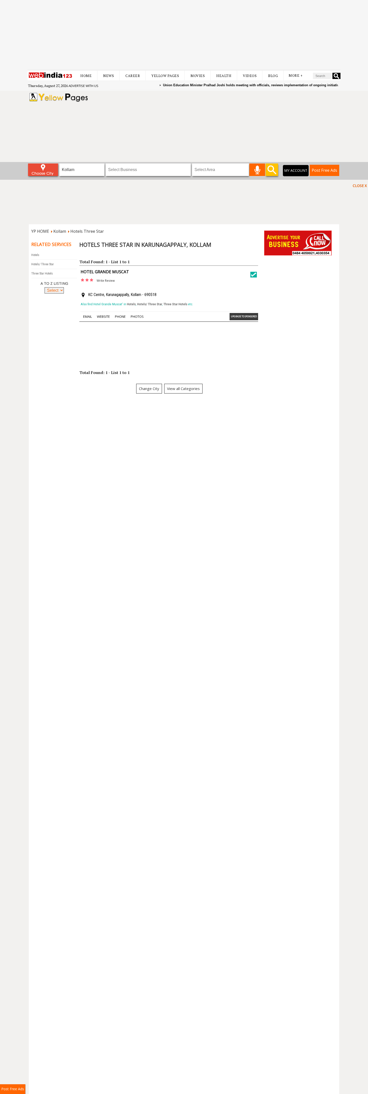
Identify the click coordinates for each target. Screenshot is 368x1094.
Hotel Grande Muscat (105, 271)
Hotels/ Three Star (42, 264)
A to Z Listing (54, 283)
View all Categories (183, 388)
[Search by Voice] (257, 170)
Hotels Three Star (87, 231)
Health (223, 75)
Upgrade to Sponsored (244, 316)
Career (132, 75)
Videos (250, 75)
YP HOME (40, 231)
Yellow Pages (165, 75)
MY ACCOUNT (295, 170)
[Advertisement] (184, 35)
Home (86, 75)
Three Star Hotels (42, 273)
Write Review (106, 280)
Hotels (35, 255)
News (108, 75)
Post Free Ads (324, 170)
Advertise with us (83, 86)
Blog (273, 75)
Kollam (59, 231)
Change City (149, 388)
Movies (198, 75)
